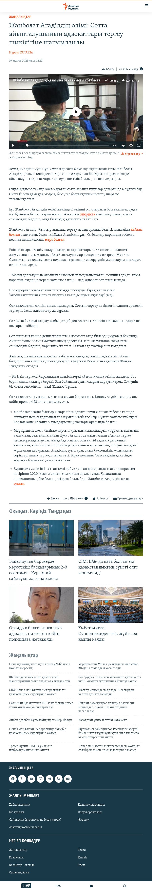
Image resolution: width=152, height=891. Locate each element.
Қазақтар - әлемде (22, 865)
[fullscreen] (139, 145)
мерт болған (55, 240)
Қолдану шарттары (91, 804)
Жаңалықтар (18, 850)
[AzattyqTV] (91, 886)
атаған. (19, 484)
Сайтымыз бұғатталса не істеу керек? (35, 819)
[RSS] (58, 779)
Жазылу (83, 819)
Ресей (82, 850)
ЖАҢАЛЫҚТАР (20, 17)
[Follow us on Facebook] (13, 779)
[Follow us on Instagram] (40, 779)
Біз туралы (16, 812)
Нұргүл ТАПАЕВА (21, 52)
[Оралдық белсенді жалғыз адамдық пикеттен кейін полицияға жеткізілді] (41, 605)
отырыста (87, 214)
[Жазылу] (68, 779)
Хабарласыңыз (19, 804)
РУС (58, 886)
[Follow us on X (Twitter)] (22, 779)
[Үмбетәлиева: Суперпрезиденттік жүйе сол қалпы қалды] (110, 605)
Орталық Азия (19, 872)
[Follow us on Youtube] (31, 779)
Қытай (82, 857)
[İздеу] (125, 886)
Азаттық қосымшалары (25, 827)
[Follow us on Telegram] (49, 779)
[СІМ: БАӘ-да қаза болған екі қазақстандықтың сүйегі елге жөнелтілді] (110, 538)
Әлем (81, 865)
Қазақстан (16, 857)
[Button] (108, 69)
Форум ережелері (90, 812)
